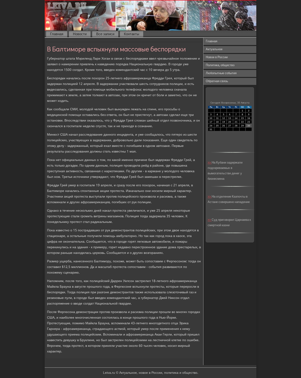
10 (211, 118)
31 (211, 129)
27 (229, 125)
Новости (80, 34)
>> (210, 162)
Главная (56, 34)
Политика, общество (220, 65)
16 (248, 118)
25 (217, 125)
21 (236, 122)
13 (229, 118)
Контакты (131, 34)
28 (236, 125)
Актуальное (214, 49)
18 (217, 122)
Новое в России (217, 57)
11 (217, 118)
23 (248, 122)
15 (242, 118)
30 (248, 125)
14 (236, 118)
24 (211, 125)
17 (211, 122)
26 (223, 125)
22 (242, 122)
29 (242, 125)
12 (223, 118)
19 (223, 122)
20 (229, 122)
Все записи (105, 34)
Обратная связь (217, 81)
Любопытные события (221, 73)
